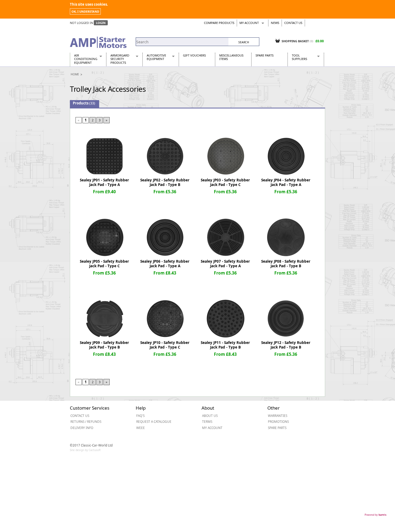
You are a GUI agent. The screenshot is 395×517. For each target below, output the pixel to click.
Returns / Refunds (85, 421)
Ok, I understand (85, 11)
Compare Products (219, 23)
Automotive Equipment (156, 57)
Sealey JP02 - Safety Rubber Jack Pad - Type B (164, 182)
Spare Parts (265, 55)
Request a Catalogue (153, 421)
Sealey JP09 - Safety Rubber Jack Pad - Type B (104, 345)
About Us (210, 415)
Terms (207, 421)
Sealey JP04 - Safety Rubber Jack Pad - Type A (285, 182)
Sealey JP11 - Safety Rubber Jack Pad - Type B (225, 345)
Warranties (277, 415)
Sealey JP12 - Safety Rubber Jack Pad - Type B (285, 345)
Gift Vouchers (194, 55)
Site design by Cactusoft (85, 450)
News (275, 23)
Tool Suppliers (299, 57)
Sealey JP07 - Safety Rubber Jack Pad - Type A (225, 263)
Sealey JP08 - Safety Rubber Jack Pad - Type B (285, 263)
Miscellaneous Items (231, 57)
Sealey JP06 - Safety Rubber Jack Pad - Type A (164, 263)
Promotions (278, 421)
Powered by (375, 515)
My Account (249, 23)
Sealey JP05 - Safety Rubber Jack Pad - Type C (104, 263)
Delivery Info (81, 427)
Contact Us (293, 23)
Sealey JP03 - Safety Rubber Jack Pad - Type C (225, 182)
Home (75, 74)
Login (101, 23)
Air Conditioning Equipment (85, 59)
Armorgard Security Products (119, 59)
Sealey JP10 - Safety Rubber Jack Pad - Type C (164, 345)
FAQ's (140, 415)
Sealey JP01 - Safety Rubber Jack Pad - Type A (104, 182)
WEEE (140, 427)
